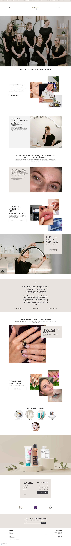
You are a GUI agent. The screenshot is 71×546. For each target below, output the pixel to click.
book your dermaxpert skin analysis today (53, 249)
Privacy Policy (11, 533)
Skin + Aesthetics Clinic (27, 12)
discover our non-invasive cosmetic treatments (17, 221)
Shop (55, 12)
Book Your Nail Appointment (17, 389)
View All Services (15, 95)
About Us (34, 15)
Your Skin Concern (37, 12)
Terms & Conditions (11, 537)
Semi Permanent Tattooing (47, 12)
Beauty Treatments (17, 12)
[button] (58, 7)
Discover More (16, 179)
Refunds (10, 536)
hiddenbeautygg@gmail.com (58, 532)
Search (10, 532)
